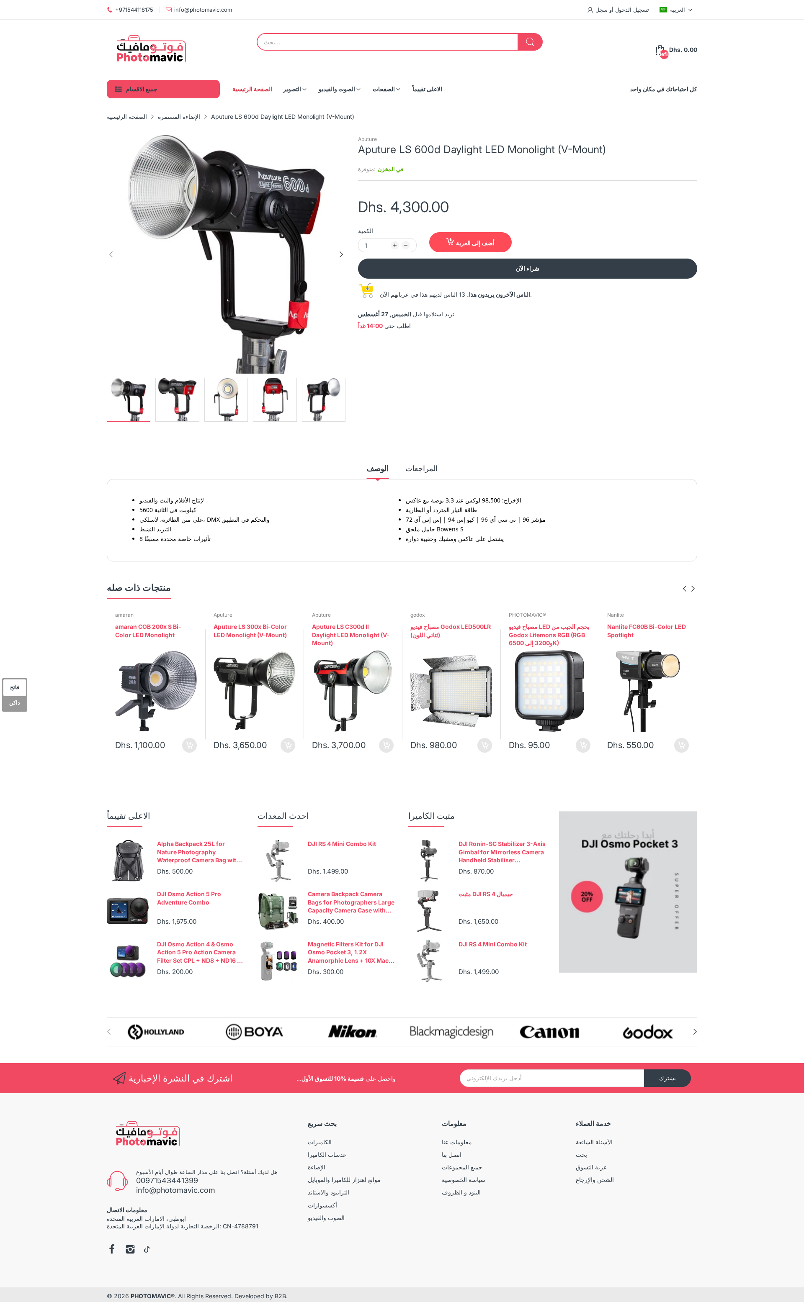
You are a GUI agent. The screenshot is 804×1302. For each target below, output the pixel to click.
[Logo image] (156, 1032)
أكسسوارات (322, 1205)
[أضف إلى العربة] (189, 745)
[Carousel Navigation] (688, 588)
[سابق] (341, 254)
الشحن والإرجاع (595, 1179)
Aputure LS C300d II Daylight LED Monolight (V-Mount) (350, 634)
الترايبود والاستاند (328, 1192)
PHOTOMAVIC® (527, 615)
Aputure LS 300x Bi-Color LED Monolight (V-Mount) (250, 630)
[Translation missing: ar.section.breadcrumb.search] (530, 42)
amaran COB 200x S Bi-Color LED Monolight (148, 630)
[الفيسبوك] (112, 1250)
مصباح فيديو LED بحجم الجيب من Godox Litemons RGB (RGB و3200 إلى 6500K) (549, 634)
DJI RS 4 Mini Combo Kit (342, 843)
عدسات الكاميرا (327, 1154)
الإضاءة (316, 1167)
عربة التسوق (591, 1167)
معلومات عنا (457, 1142)
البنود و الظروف (461, 1192)
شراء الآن (527, 268)
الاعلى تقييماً (128, 816)
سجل (601, 9)
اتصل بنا (451, 1154)
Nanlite (615, 615)
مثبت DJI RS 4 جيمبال (486, 893)
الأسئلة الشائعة (594, 1142)
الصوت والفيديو (326, 1217)
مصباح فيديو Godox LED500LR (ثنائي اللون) (450, 630)
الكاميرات (320, 1142)
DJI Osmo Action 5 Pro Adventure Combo (189, 898)
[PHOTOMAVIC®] (149, 50)
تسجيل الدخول (631, 9)
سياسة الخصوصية (463, 1179)
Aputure (367, 139)
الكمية (365, 230)
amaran (124, 615)
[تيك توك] (147, 1250)
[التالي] (111, 254)
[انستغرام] (130, 1250)
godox (417, 615)
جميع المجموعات (462, 1167)
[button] (676, 10)
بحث (581, 1154)
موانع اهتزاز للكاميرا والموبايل (344, 1179)
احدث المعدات (283, 816)
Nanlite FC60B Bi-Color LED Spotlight (646, 630)
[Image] (628, 892)
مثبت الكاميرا (431, 816)
